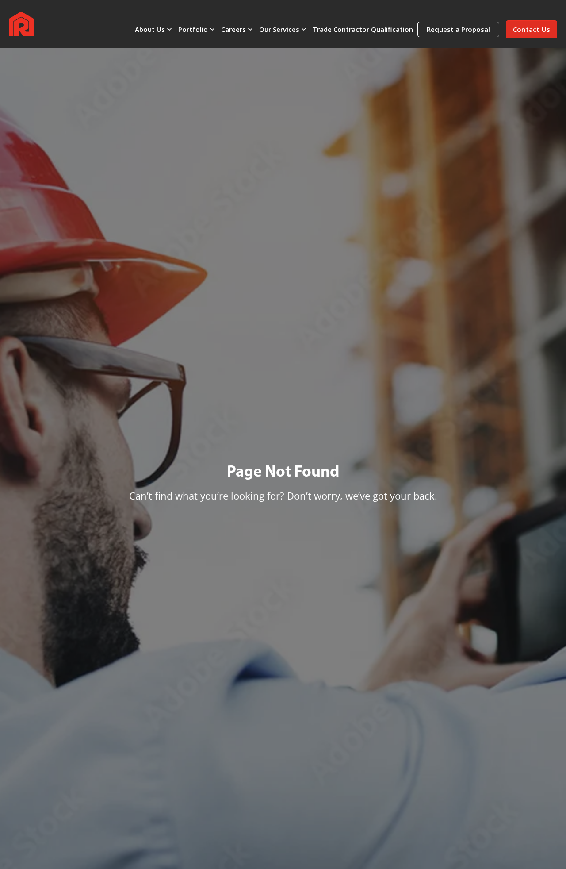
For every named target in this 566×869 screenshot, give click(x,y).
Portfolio (193, 29)
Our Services (279, 29)
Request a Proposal (458, 29)
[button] (531, 29)
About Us (150, 29)
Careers (233, 29)
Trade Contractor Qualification (363, 29)
